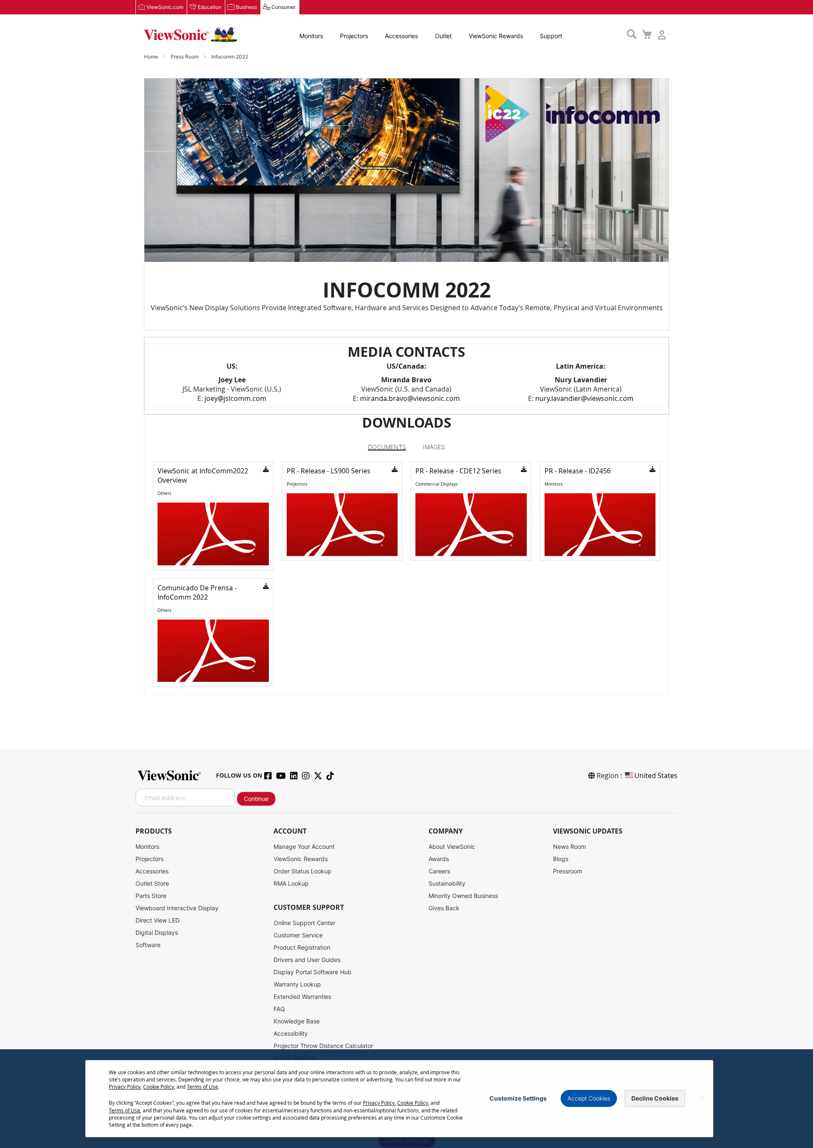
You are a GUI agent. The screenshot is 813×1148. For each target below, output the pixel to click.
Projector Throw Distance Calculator (323, 1045)
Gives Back (444, 908)
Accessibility (291, 1033)
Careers (439, 871)
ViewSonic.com (165, 7)
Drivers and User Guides (307, 959)
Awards (439, 858)
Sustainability (447, 883)
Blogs (560, 858)
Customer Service (298, 935)
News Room (569, 846)
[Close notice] (702, 1098)
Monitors (311, 35)
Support (551, 35)
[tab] (387, 446)
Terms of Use (202, 1086)
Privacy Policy (125, 1086)
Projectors (354, 35)
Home (151, 56)
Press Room (185, 56)
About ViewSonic (452, 846)
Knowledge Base (297, 1021)
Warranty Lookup (297, 984)
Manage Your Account (304, 846)
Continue (256, 798)
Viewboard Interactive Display (177, 908)
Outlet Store (152, 883)
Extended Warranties (302, 996)
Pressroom (567, 871)
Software (148, 944)
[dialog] (406, 1098)
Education (209, 7)
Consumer (283, 7)
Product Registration (302, 947)
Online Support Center (304, 922)
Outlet (443, 35)
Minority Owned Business (463, 895)
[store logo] (190, 34)
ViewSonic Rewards (496, 35)
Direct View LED (158, 920)
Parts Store (151, 895)
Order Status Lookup (303, 871)
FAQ (279, 1008)
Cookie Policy (158, 1086)
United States (656, 775)
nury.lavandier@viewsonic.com (584, 398)
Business (246, 7)
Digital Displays (157, 932)
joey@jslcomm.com (235, 398)
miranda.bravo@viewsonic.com (410, 398)
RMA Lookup (291, 883)
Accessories (401, 35)
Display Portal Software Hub (312, 972)
